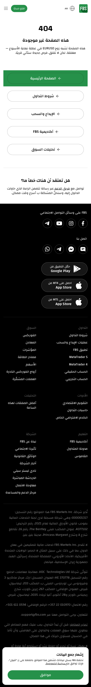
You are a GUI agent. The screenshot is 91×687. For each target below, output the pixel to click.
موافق (45, 675)
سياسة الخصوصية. (55, 663)
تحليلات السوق (43, 149)
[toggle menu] (5, 8)
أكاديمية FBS (43, 131)
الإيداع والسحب (43, 114)
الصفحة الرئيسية (43, 78)
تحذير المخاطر (79, 625)
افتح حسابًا (19, 8)
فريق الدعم (62, 188)
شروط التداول (43, 96)
